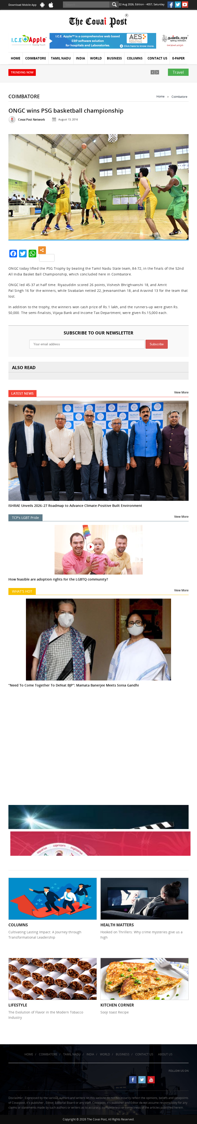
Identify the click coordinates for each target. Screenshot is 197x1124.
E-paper (178, 58)
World (96, 58)
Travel (178, 72)
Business (114, 58)
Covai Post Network (31, 120)
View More (181, 392)
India (80, 58)
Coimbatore (35, 58)
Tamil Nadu (61, 58)
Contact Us (157, 58)
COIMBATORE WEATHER (98, 724)
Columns (134, 58)
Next (179, 186)
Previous (17, 186)
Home (15, 58)
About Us (165, 1054)
